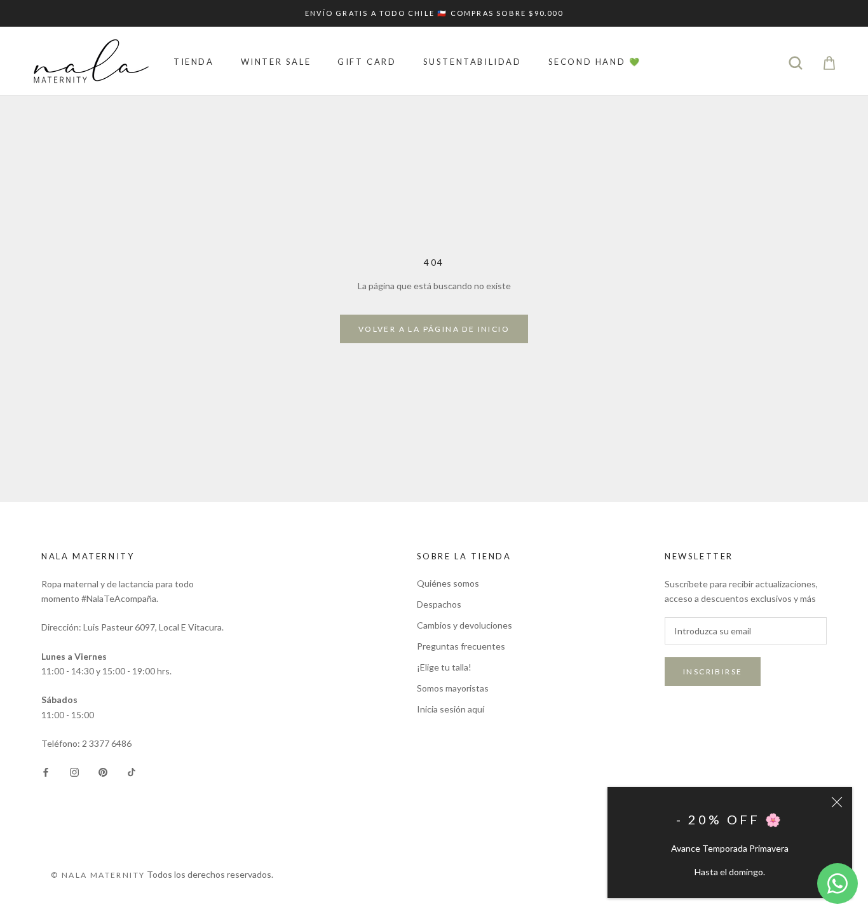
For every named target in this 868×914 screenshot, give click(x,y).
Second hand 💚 (594, 62)
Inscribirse (712, 671)
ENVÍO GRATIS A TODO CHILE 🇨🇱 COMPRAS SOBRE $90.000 (434, 13)
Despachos (439, 604)
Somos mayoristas (453, 688)
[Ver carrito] (829, 61)
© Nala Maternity (98, 875)
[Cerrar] (837, 802)
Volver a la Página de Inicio (434, 329)
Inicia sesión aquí (450, 709)
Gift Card (366, 62)
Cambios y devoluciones (464, 625)
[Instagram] (74, 770)
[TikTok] (131, 770)
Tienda (193, 62)
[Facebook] (45, 770)
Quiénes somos (448, 583)
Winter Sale (276, 62)
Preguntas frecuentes (461, 646)
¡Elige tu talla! (444, 667)
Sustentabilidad (472, 62)
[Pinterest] (102, 770)
